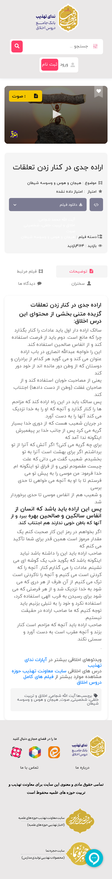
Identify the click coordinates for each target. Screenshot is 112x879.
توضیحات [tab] (78, 271)
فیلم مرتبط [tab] (27, 271)
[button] (56, 114)
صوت (70, 231)
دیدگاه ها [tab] (27, 284)
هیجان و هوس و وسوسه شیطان (48, 237)
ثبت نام (49, 64)
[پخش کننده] (56, 115)
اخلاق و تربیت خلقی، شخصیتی (49, 225)
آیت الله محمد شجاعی (57, 219)
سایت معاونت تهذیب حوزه (39, 671)
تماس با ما (29, 767)
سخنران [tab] (78, 284)
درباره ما (82, 767)
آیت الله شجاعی (62, 696)
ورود (65, 64)
